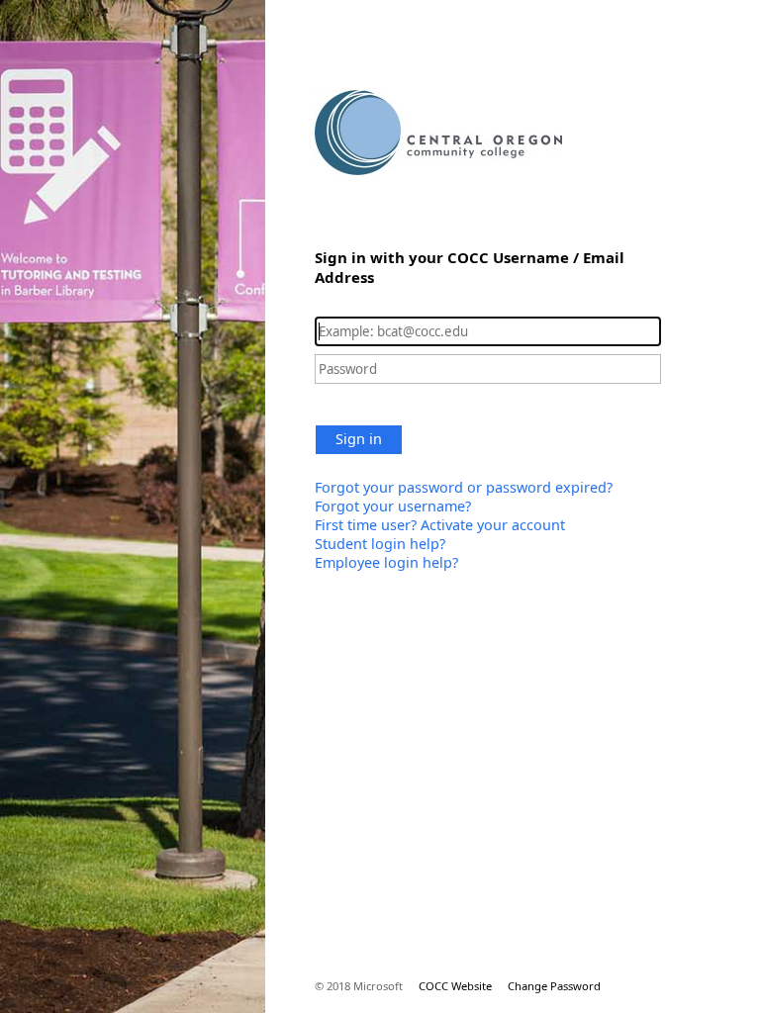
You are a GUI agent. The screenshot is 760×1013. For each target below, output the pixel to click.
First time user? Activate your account (440, 524)
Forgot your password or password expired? (464, 487)
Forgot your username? (393, 506)
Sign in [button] (358, 438)
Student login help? (380, 543)
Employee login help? (386, 562)
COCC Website (455, 985)
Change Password (554, 985)
